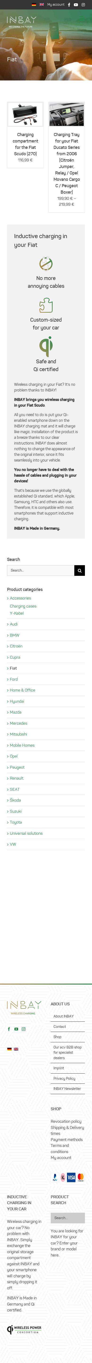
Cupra (15, 657)
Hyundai (17, 701)
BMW (14, 635)
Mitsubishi (18, 734)
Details (25, 115)
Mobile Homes (22, 745)
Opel (14, 756)
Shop (57, 1037)
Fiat (13, 668)
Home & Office (22, 690)
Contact (60, 1027)
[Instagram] (23, 1029)
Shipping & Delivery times (67, 1130)
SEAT (15, 789)
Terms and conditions (60, 1148)
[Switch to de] (34, 4)
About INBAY (64, 1016)
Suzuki (15, 811)
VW (13, 844)
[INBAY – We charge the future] (21, 18)
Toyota (16, 822)
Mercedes (18, 723)
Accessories (20, 598)
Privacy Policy (64, 1078)
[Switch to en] (17, 1049)
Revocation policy (66, 1121)
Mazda (15, 712)
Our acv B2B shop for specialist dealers (68, 1052)
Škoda (15, 800)
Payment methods (67, 1139)
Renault (16, 778)
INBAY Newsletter (67, 1089)
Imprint (59, 1068)
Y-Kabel (17, 613)
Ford (14, 679)
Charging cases (23, 606)
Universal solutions (26, 833)
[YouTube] (16, 1029)
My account (61, 1157)
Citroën (16, 646)
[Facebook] (9, 1029)
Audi (13, 624)
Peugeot (17, 767)
